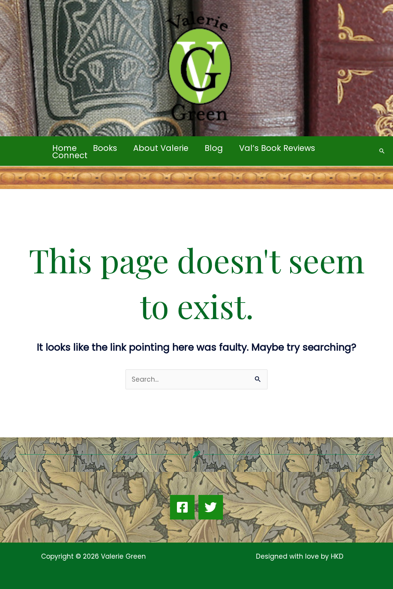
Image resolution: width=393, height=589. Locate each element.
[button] (381, 150)
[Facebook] (182, 507)
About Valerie (160, 148)
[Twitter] (210, 507)
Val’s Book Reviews (277, 148)
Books (105, 148)
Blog (214, 148)
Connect (70, 155)
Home (64, 148)
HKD (336, 556)
